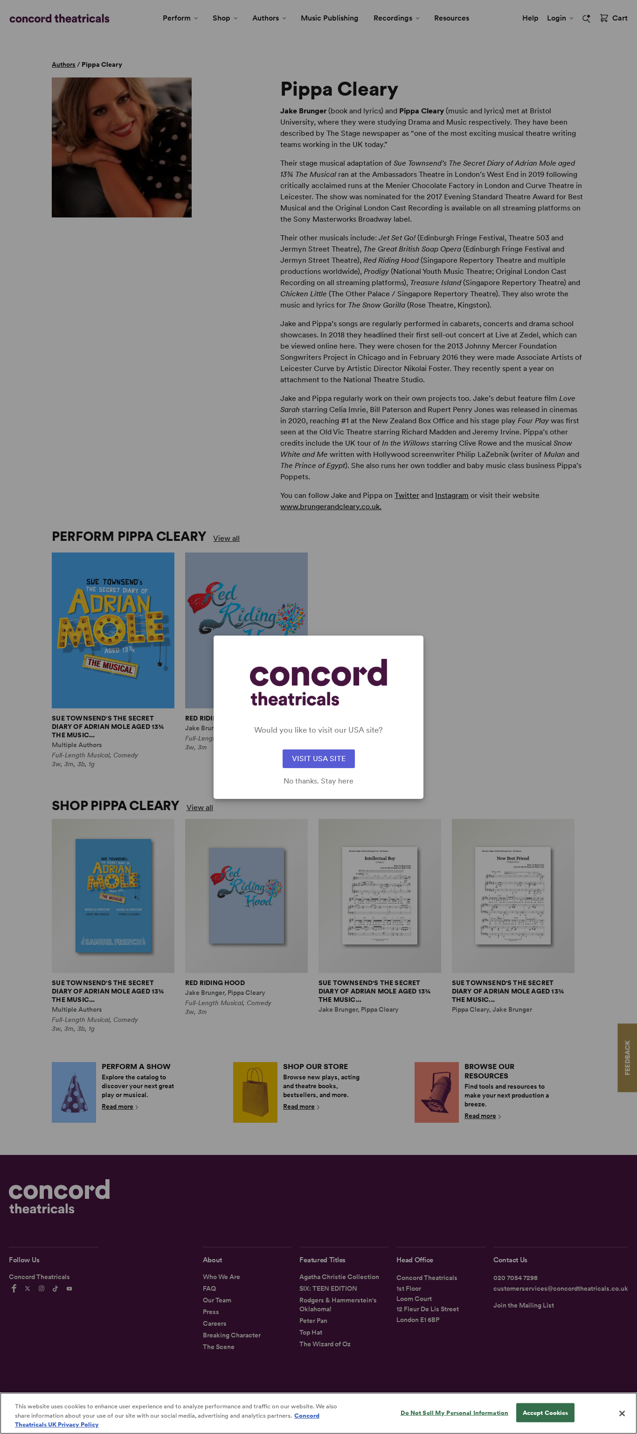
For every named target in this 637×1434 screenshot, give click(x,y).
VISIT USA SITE (319, 758)
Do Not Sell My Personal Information (455, 1412)
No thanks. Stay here (318, 781)
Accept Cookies (545, 1412)
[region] (318, 1413)
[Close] (622, 1413)
